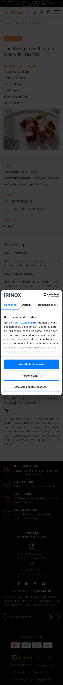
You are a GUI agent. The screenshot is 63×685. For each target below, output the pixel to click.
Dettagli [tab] (26, 304)
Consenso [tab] (10, 304)
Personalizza (29, 375)
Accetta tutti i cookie (31, 364)
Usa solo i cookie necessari (31, 386)
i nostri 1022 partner (24, 322)
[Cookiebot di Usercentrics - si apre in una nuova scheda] (44, 295)
